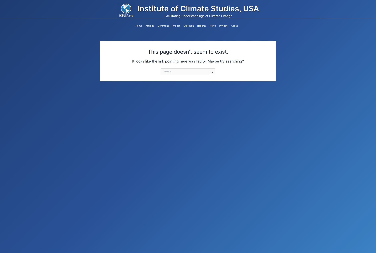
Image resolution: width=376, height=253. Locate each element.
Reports (201, 25)
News (213, 25)
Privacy (223, 25)
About (234, 25)
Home (138, 25)
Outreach (189, 25)
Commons (163, 25)
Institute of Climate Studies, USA (198, 8)
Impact (176, 25)
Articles (150, 25)
